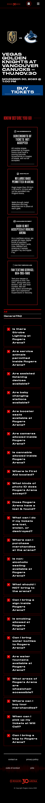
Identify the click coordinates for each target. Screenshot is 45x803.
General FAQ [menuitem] (13, 316)
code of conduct (13, 768)
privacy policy (32, 759)
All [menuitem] (5, 312)
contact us (12, 759)
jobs (32, 768)
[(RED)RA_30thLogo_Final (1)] (14, 4)
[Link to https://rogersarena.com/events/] (28, 3)
